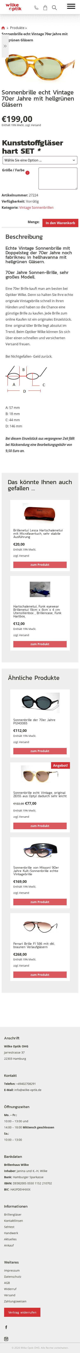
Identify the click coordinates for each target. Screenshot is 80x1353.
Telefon (36, 7)
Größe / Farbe (13, 170)
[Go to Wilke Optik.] (3, 28)
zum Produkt (40, 565)
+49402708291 (26, 1084)
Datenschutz (12, 1277)
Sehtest (9, 1227)
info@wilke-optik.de (27, 1090)
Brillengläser (13, 1214)
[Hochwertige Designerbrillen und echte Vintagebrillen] (14, 7)
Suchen (54, 7)
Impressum (12, 1270)
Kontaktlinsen (13, 1221)
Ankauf (9, 1245)
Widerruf (10, 1289)
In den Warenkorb (60, 223)
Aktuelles (10, 1239)
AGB (7, 1283)
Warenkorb (45, 7)
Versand (36, 125)
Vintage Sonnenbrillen (36, 207)
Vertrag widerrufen (22, 1312)
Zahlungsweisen (15, 1301)
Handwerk (11, 1233)
